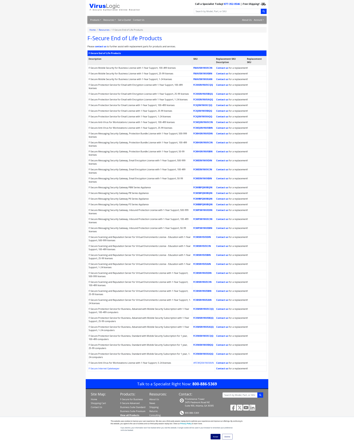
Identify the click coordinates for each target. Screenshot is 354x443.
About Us (247, 19)
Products (94, 19)
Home (92, 29)
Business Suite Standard (132, 407)
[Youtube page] (246, 409)
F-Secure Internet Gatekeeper (104, 368)
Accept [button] (215, 436)
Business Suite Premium (132, 411)
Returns (153, 411)
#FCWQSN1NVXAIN (203, 362)
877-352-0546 (232, 4)
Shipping (154, 407)
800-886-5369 (192, 412)
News (152, 403)
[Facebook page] (233, 409)
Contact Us (138, 19)
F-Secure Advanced (130, 403)
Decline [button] (227, 436)
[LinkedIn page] (252, 409)
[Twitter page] (240, 409)
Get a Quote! (124, 19)
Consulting (155, 415)
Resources (108, 19)
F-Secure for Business (131, 399)
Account (258, 19)
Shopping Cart (98, 403)
